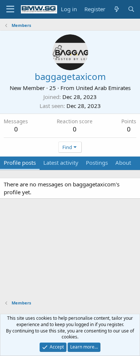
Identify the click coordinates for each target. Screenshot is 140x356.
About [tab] (123, 162)
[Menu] (10, 9)
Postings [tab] (97, 162)
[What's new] (116, 9)
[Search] (131, 9)
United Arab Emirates (103, 88)
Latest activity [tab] (60, 162)
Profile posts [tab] (20, 162)
